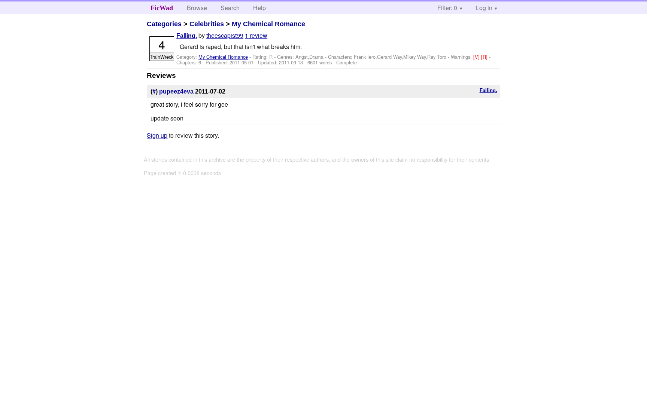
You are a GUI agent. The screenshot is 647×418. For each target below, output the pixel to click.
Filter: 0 (447, 7)
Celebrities (206, 24)
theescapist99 (224, 35)
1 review (256, 35)
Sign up (157, 135)
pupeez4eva (176, 91)
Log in (484, 7)
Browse (197, 7)
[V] (477, 56)
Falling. (186, 36)
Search (230, 7)
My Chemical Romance (268, 24)
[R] (485, 56)
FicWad (162, 8)
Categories (164, 24)
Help (259, 7)
